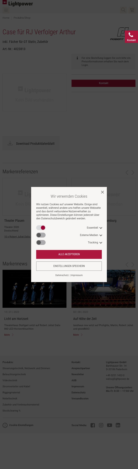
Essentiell (92, 227)
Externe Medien (89, 235)
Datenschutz (62, 275)
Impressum (77, 275)
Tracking (93, 242)
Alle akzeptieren (69, 254)
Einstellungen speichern (69, 266)
